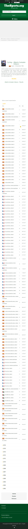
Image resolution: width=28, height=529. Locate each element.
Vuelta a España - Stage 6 (9, 167)
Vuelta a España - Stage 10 (9, 155)
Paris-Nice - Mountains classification (11, 365)
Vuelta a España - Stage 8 (9, 161)
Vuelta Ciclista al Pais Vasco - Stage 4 (11, 317)
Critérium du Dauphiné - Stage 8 (10, 272)
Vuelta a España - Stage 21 (9, 113)
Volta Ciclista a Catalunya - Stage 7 (11, 338)
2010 (4, 462)
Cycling (8, 38)
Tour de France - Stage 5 (9, 243)
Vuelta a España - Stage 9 (9, 158)
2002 (4, 488)
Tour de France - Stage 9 (9, 231)
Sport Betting (7, 0)
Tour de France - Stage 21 (9, 196)
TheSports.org (14, 5)
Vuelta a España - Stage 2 (9, 179)
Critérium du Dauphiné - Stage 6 (10, 278)
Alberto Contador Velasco (12, 40)
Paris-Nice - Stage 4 (8, 377)
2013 (4, 455)
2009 (4, 465)
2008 (4, 468)
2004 (4, 482)
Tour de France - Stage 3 (9, 249)
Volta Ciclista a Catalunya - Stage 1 (11, 356)
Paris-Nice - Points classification (10, 362)
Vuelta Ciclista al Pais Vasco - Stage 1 (11, 325)
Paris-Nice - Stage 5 (8, 374)
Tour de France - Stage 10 (9, 228)
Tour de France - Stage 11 (9, 225)
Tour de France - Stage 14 (9, 216)
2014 (4, 452)
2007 (4, 472)
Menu (15, 19)
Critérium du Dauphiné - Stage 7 (10, 275)
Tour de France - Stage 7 (9, 237)
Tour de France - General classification (11, 185)
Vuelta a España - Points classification (11, 116)
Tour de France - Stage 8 (9, 234)
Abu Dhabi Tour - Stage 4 (9, 391)
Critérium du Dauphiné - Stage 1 (10, 293)
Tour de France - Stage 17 (9, 207)
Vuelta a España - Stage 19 (9, 129)
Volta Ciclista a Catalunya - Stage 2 (11, 353)
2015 (4, 448)
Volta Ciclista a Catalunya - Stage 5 (11, 344)
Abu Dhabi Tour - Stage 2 (9, 397)
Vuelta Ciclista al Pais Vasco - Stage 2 (11, 322)
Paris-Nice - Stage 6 (8, 371)
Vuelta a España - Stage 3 (9, 176)
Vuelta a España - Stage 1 (9, 182)
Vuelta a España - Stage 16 (9, 138)
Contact (4, 508)
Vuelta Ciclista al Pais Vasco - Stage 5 (11, 314)
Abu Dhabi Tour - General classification (11, 388)
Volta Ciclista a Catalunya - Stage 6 (11, 341)
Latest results (20, 0)
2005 (4, 478)
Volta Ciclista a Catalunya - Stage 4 (11, 347)
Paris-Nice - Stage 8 (8, 368)
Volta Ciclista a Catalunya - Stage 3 (11, 350)
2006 (4, 475)
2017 (4, 103)
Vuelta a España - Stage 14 (9, 144)
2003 (4, 485)
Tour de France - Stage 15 (9, 213)
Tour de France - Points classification (11, 188)
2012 (4, 458)
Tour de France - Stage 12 (9, 222)
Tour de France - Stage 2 (9, 251)
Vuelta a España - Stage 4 (9, 173)
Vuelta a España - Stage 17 (9, 135)
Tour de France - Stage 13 (9, 219)
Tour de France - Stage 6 (9, 240)
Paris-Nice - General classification (11, 359)
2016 (4, 445)
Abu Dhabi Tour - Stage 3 (9, 394)
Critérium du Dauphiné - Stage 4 (10, 284)
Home (4, 38)
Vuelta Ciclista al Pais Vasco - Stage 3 (11, 320)
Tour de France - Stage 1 (9, 254)
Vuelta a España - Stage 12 (9, 150)
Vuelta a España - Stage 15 (9, 141)
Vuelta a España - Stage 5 (9, 170)
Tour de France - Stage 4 (9, 246)
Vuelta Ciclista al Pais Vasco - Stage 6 (11, 311)
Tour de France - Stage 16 (9, 210)
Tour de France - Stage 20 (9, 199)
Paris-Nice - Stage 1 (8, 385)
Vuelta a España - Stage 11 (9, 153)
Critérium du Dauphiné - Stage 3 (10, 287)
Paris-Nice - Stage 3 (8, 379)
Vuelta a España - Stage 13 (9, 147)
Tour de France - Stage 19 (9, 202)
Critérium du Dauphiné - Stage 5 (10, 281)
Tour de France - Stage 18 (9, 205)
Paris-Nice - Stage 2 (8, 382)
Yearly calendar (14, 0)
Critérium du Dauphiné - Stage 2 (10, 290)
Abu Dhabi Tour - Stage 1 (9, 400)
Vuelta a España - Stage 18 (9, 132)
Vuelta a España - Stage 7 (9, 164)
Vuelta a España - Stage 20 (9, 125)
